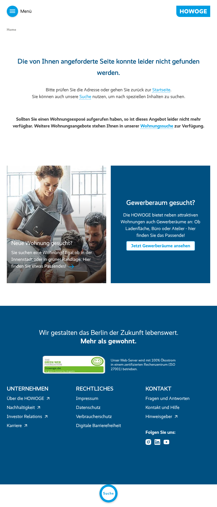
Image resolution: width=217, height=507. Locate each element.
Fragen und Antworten (168, 398)
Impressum (87, 398)
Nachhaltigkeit (21, 407)
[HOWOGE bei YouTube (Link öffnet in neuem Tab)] (168, 442)
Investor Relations (24, 416)
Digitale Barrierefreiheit (98, 425)
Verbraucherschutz (94, 416)
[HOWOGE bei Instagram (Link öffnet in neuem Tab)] (150, 442)
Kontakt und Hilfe (162, 407)
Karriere (14, 425)
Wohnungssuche (156, 126)
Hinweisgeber (159, 416)
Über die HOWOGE (25, 398)
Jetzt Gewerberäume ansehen (160, 245)
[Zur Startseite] (193, 11)
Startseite (161, 89)
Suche (85, 96)
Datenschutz (88, 407)
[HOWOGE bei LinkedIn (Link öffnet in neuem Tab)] (159, 442)
